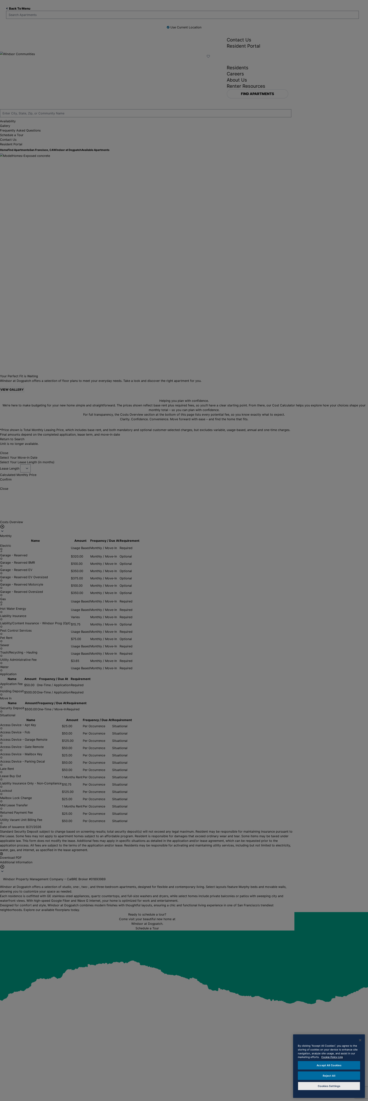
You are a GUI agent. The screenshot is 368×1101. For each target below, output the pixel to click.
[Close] (360, 1040)
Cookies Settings (329, 1086)
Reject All (329, 1075)
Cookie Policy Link (332, 1057)
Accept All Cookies (329, 1065)
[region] (329, 1066)
